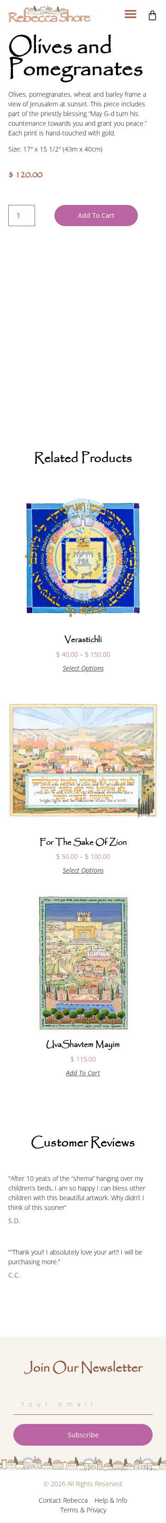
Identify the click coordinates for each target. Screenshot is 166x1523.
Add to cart (96, 215)
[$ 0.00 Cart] (152, 15)
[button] (130, 13)
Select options (83, 668)
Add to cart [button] (83, 1073)
